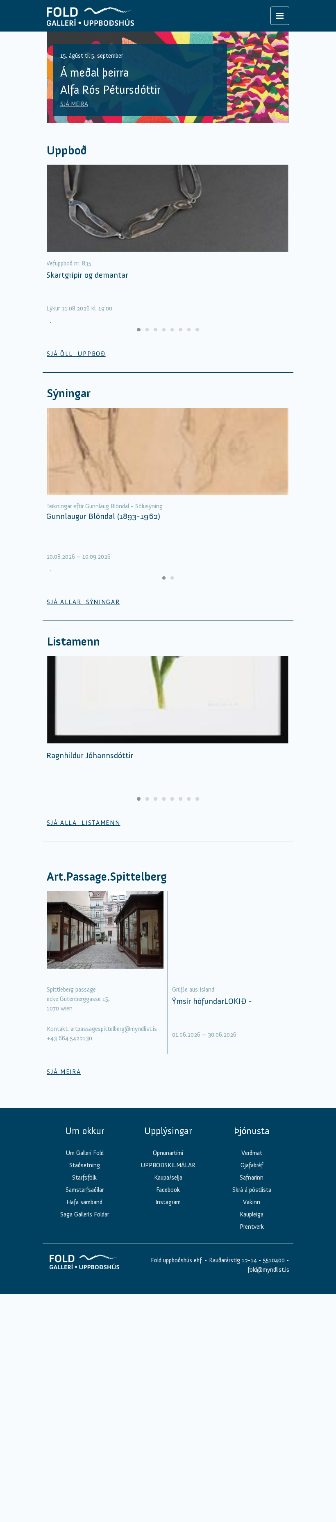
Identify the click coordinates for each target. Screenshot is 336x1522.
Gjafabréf (252, 1165)
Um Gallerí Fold (85, 1153)
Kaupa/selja (168, 1177)
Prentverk (252, 1226)
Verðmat (251, 1153)
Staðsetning (84, 1165)
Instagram (168, 1202)
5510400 (274, 1260)
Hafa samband (84, 1202)
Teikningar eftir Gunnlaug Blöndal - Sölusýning (104, 506)
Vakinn (251, 1202)
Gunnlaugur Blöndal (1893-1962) (103, 516)
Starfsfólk (84, 1177)
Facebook (168, 1190)
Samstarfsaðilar (85, 1190)
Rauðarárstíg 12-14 (232, 1260)
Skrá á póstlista (251, 1190)
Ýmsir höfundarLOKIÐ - (212, 1001)
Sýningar (69, 393)
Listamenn (73, 641)
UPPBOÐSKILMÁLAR (168, 1165)
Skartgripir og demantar (87, 275)
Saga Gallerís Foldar (84, 1214)
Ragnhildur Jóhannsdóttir (89, 755)
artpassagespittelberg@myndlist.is (113, 1029)
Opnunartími (168, 1153)
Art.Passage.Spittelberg (107, 877)
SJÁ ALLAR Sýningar (83, 602)
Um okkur (84, 1131)
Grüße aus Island (193, 989)
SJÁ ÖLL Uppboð (76, 354)
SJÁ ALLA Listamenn (83, 823)
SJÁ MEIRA (74, 104)
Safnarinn (251, 1177)
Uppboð (67, 150)
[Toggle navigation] (279, 16)
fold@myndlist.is (268, 1269)
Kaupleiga (251, 1214)
